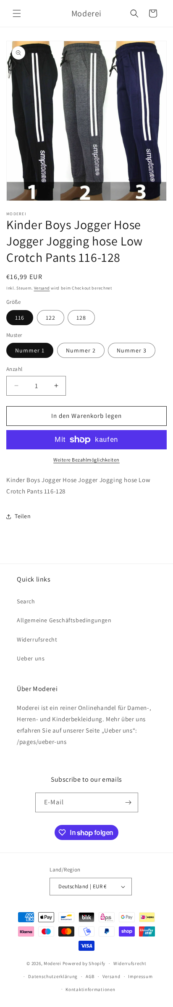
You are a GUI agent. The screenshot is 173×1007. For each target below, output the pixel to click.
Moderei (52, 963)
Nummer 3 (132, 350)
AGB (90, 976)
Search (26, 601)
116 (19, 317)
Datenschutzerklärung (53, 976)
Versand (42, 288)
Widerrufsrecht (37, 639)
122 (50, 317)
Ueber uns (31, 658)
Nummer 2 (81, 350)
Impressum (140, 976)
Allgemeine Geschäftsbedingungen (64, 620)
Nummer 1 (30, 350)
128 (81, 317)
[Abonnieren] (128, 802)
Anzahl (14, 369)
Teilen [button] (23, 516)
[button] (17, 13)
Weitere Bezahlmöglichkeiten (86, 460)
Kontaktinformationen (90, 989)
